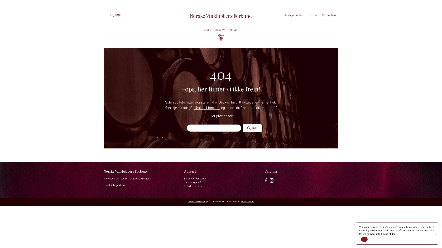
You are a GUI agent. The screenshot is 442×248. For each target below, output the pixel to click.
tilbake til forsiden (207, 108)
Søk (182, 128)
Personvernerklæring (197, 201)
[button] (115, 15)
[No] (436, 233)
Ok (364, 239)
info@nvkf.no (118, 185)
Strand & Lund (247, 201)
